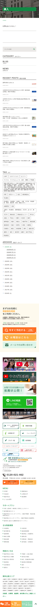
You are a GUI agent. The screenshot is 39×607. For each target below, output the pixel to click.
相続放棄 (32, 221)
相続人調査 (7, 536)
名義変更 (6, 206)
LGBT (5, 176)
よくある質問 (7, 499)
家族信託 (12, 214)
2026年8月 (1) (11, 249)
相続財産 (6, 225)
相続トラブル (25, 567)
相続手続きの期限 (9, 556)
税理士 (18, 225)
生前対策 (24, 528)
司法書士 (6, 198)
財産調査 (18, 228)
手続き (12, 218)
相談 (12, 225)
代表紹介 (6, 494)
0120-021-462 (15, 474)
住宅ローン (12, 194)
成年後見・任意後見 (27, 542)
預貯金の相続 (25, 556)
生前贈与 (6, 528)
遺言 (11, 232)
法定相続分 (7, 564)
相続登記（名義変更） (28, 533)
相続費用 (24, 496)
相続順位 (6, 562)
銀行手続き (29, 232)
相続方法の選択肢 (9, 559)
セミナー (23, 176)
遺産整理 (6, 533)
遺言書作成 (7, 531)
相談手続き (7, 496)
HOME (4, 20)
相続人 (18, 221)
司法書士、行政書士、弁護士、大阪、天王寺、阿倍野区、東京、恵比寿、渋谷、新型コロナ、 (19, 202)
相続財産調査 (25, 531)
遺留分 (6, 232)
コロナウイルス (14, 176)
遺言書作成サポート (9, 511)
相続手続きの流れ (9, 554)
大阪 (12, 206)
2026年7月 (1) (11, 252)
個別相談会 (25, 194)
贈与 (25, 228)
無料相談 (6, 221)
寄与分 (32, 214)
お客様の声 (25, 494)
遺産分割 (31, 228)
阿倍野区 (6, 235)
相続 (12, 221)
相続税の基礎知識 (27, 562)
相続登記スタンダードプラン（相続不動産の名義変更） (19, 518)
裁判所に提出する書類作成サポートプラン (16, 520)
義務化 (29, 225)
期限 (17, 218)
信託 (19, 194)
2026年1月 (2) (11, 257)
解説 (12, 228)
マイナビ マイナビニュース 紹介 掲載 (16, 180)
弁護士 (6, 218)
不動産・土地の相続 (27, 554)
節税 (23, 225)
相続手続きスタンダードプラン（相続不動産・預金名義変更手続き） (19, 514)
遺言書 (17, 232)
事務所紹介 (25, 491)
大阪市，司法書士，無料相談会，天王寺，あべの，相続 (19, 210)
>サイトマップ (6, 469)
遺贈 (22, 232)
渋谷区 (23, 218)
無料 (28, 218)
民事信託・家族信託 (27, 539)
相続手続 (24, 221)
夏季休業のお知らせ (8, 82)
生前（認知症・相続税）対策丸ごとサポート (16, 508)
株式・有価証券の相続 (28, 559)
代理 (5, 194)
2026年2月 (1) (11, 255)
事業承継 (6, 542)
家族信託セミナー (23, 214)
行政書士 (6, 228)
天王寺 (6, 214)
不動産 (32, 180)
